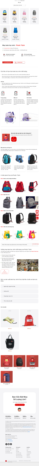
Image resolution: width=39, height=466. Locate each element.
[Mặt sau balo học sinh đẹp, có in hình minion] (19, 186)
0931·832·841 (10, 439)
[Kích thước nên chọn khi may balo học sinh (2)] (7, 234)
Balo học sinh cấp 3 (34, 19)
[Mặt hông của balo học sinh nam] (19, 218)
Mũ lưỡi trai (28, 454)
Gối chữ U (28, 455)
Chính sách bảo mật (26, 460)
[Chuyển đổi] (3, 286)
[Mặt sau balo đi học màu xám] (19, 202)
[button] (19, 2)
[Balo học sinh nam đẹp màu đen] (7, 218)
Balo (19, 0)
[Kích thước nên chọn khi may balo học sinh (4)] (32, 234)
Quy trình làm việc (18, 452)
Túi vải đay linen (29, 452)
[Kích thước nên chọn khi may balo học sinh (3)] (19, 234)
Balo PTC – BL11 (5, 19)
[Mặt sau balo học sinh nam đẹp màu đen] (32, 218)
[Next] (38, 117)
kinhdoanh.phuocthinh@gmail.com (12, 438)
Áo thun (28, 448)
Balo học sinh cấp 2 (5, 37)
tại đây (29, 431)
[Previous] (1, 117)
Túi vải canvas (29, 451)
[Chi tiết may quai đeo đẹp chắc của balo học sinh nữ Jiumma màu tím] (11, 117)
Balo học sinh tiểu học (15, 37)
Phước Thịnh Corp (34, 251)
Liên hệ (17, 450)
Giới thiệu (17, 448)
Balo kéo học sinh (24, 19)
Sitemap (30, 460)
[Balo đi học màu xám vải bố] (7, 202)
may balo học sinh (7, 48)
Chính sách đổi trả (18, 454)
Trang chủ (16, 0)
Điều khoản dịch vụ (21, 460)
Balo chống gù (14, 19)
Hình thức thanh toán (19, 455)
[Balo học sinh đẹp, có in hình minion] (7, 186)
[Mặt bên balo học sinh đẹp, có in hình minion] (32, 186)
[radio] (4, 17)
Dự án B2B (17, 451)
